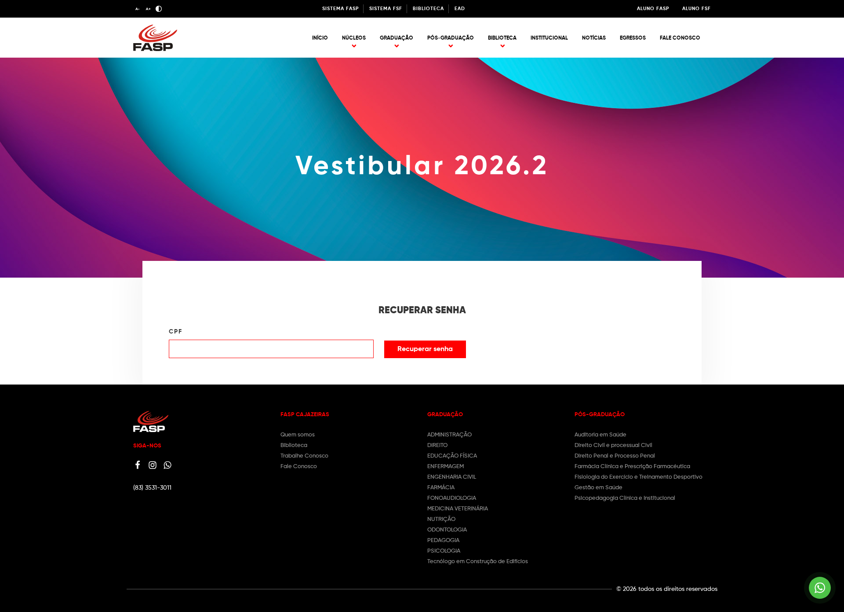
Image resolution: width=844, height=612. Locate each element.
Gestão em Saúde (598, 488)
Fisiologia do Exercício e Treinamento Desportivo (638, 477)
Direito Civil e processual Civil (613, 445)
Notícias (594, 38)
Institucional (549, 38)
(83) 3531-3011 (152, 488)
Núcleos (354, 38)
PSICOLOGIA (443, 551)
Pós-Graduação (450, 38)
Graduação (396, 38)
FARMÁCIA (441, 488)
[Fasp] (155, 49)
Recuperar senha (425, 349)
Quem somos (297, 435)
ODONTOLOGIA (447, 530)
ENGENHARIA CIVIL (451, 477)
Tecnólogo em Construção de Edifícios (477, 561)
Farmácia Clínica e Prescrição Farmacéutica (632, 466)
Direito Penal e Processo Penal (615, 456)
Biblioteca (428, 8)
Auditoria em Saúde (600, 435)
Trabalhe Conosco (304, 456)
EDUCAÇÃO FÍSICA (452, 456)
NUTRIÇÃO (441, 519)
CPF (175, 332)
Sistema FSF (385, 8)
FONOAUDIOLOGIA (451, 498)
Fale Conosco (680, 38)
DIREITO (437, 445)
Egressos (633, 38)
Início (320, 38)
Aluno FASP (653, 8)
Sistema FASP (340, 8)
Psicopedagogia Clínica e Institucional (625, 498)
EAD (460, 8)
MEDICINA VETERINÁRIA (457, 509)
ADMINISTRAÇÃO (449, 435)
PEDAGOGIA (443, 540)
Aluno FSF (696, 8)
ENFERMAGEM (445, 466)
